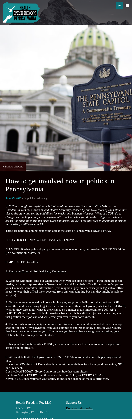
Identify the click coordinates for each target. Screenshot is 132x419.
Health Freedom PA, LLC (33, 402)
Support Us (74, 402)
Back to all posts (14, 166)
